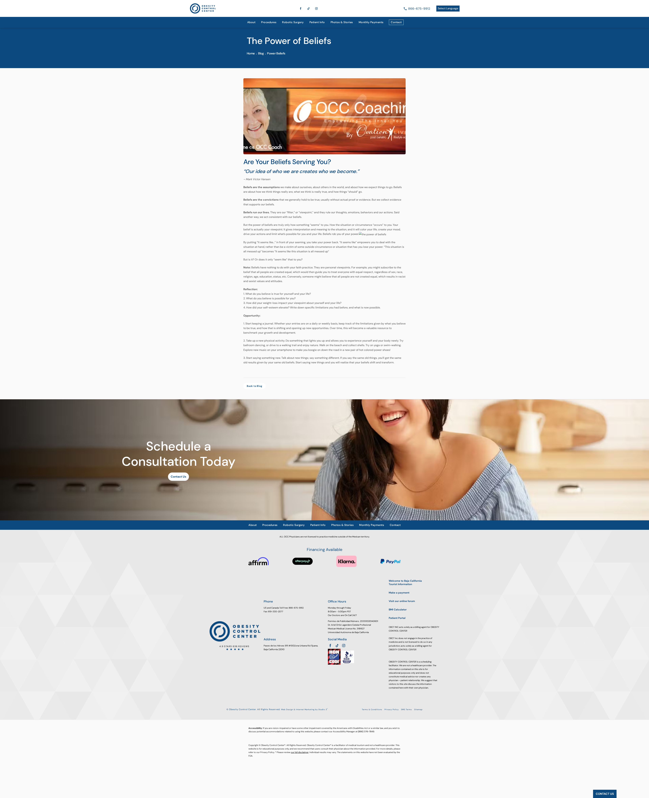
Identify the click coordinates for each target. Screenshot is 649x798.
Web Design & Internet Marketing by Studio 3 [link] (304, 709)
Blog (261, 53)
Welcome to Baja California (405, 583)
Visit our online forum (402, 601)
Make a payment (399, 592)
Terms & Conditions (372, 709)
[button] (300, 8)
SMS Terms (406, 709)
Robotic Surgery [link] (293, 22)
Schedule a (178, 454)
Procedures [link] (268, 22)
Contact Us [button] (605, 794)
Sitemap (418, 709)
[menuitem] (251, 22)
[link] (419, 9)
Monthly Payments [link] (371, 22)
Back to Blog (254, 386)
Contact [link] (396, 22)
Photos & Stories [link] (342, 22)
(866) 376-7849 (366, 731)
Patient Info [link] (317, 22)
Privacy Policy (391, 709)
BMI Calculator (398, 609)
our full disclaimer (299, 752)
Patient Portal (397, 618)
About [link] (251, 22)
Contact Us (178, 476)
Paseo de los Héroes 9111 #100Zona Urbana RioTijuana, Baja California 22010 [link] (291, 647)
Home (251, 53)
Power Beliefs (276, 53)
